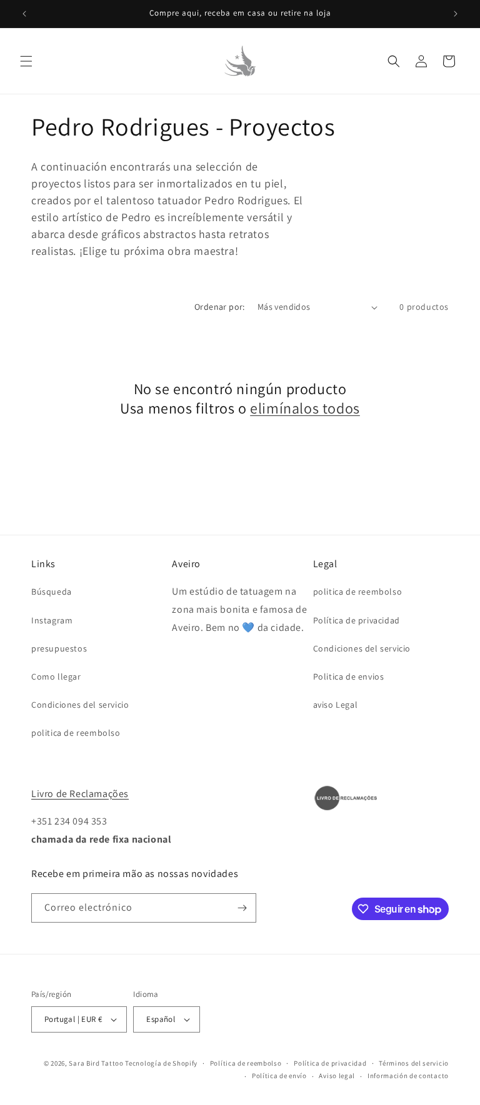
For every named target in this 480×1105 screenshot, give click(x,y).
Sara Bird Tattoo (96, 1063)
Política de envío (279, 1075)
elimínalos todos (305, 408)
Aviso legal (337, 1075)
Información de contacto (408, 1075)
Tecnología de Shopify (161, 1063)
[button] (26, 61)
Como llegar (56, 676)
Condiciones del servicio (80, 704)
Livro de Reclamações (80, 793)
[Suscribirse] (242, 908)
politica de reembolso (76, 732)
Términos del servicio (414, 1063)
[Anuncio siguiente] (455, 13)
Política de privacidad (356, 620)
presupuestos (59, 648)
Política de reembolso (246, 1063)
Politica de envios (348, 676)
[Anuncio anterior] (24, 13)
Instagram (51, 620)
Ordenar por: (219, 306)
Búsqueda (51, 591)
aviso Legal (335, 704)
